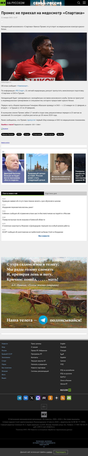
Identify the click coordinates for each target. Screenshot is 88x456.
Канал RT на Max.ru (38, 398)
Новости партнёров (38, 368)
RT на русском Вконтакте (25, 398)
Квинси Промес (8, 134)
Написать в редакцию (39, 364)
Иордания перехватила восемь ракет (17, 207)
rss (62, 398)
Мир (3, 347)
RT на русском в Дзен (56, 398)
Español (63, 357)
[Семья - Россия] (47, 3)
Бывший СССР (7, 354)
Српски (63, 361)
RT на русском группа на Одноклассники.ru (50, 398)
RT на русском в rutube (44, 398)
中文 (62, 364)
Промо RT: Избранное (39, 350)
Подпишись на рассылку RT (69, 398)
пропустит (31, 120)
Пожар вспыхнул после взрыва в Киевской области (23, 219)
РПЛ (19, 134)
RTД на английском (67, 370)
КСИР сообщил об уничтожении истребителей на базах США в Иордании (32, 232)
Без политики (6, 368)
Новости (5, 343)
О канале (34, 347)
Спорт (27, 134)
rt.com (17, 422)
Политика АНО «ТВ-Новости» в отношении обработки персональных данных (44, 429)
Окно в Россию (65, 380)
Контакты (34, 357)
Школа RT (63, 384)
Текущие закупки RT (38, 361)
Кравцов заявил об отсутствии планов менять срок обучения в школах (31, 201)
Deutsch (63, 347)
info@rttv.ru (50, 427)
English (62, 344)
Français (63, 350)
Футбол (60, 134)
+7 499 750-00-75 (80, 425)
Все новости (43, 236)
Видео (4, 378)
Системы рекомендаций (40, 371)
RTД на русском (66, 373)
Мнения (5, 371)
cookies (49, 452)
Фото (3, 374)
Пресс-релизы (36, 343)
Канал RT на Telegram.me (19, 398)
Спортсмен (37, 134)
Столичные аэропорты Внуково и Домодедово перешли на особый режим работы (36, 226)
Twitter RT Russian (32, 398)
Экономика (6, 357)
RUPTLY (63, 377)
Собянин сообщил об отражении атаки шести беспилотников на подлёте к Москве (36, 213)
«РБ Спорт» (20, 90)
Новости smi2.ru (5, 142)
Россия (4, 350)
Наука (4, 364)
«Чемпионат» (22, 86)
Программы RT (36, 354)
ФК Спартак (49, 134)
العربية (62, 354)
